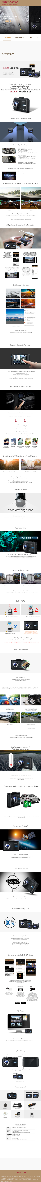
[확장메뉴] (38, 3)
